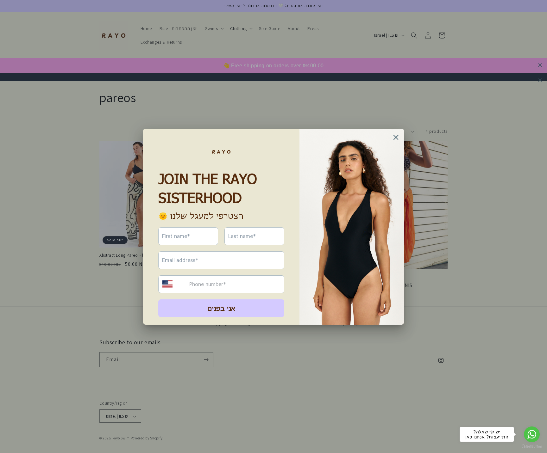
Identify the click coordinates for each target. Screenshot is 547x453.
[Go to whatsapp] (532, 434)
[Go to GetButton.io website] (532, 446)
